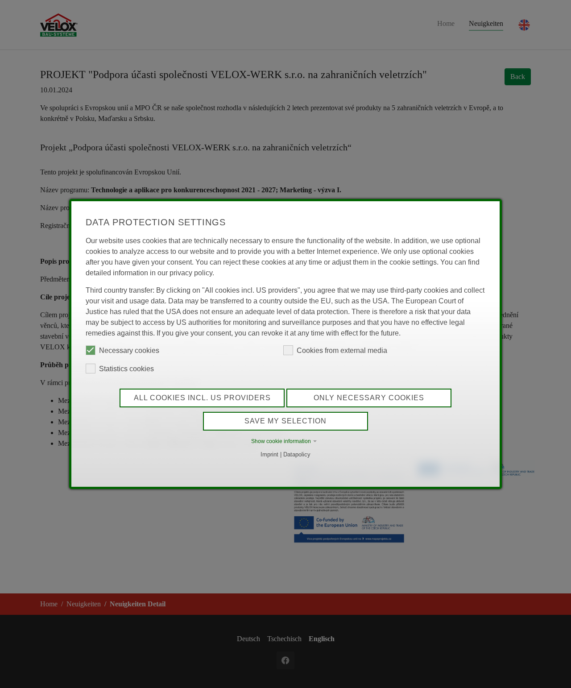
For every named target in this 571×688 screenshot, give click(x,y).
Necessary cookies (129, 350)
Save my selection (285, 421)
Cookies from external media (342, 350)
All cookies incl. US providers (202, 398)
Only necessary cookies (369, 398)
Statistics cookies (126, 369)
